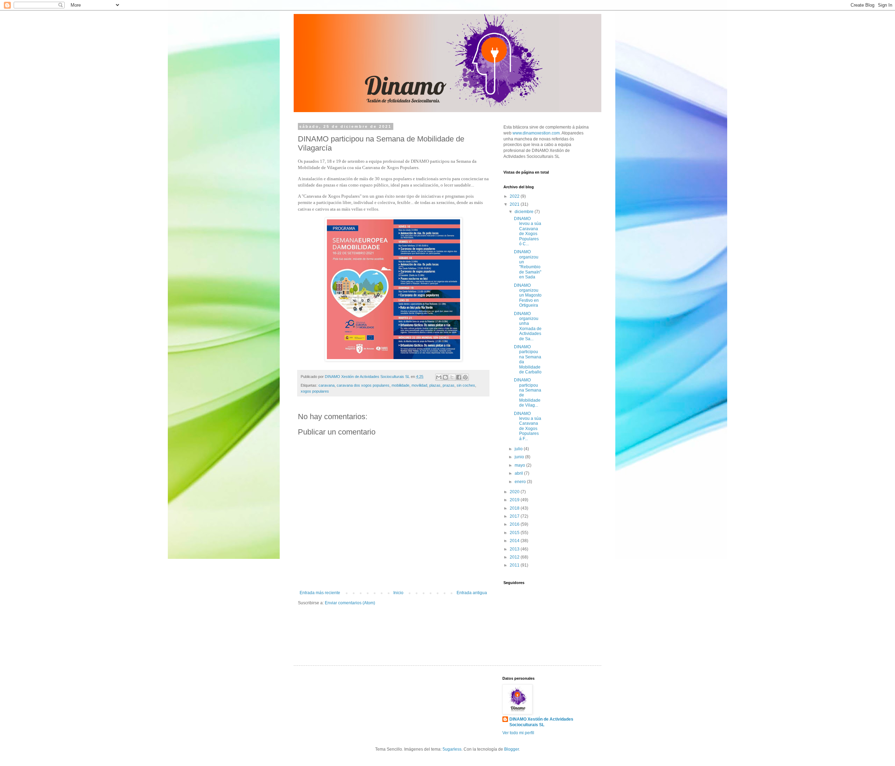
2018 (515, 508)
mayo (520, 465)
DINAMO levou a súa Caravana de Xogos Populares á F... (527, 426)
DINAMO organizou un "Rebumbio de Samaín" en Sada (527, 264)
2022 (515, 196)
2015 (515, 532)
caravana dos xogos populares (363, 385)
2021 (515, 204)
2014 (515, 540)
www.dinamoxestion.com (536, 133)
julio (519, 448)
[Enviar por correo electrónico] (438, 377)
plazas (435, 385)
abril (519, 473)
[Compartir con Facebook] (458, 377)
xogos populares (315, 391)
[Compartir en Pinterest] (465, 377)
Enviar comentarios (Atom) (350, 602)
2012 (515, 557)
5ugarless (452, 749)
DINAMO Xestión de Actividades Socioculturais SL (541, 722)
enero (521, 481)
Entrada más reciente (320, 592)
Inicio (398, 592)
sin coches (466, 385)
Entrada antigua (472, 592)
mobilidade (400, 385)
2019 (515, 499)
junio (520, 456)
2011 (515, 565)
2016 (515, 524)
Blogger (511, 749)
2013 (515, 549)
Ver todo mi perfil (518, 732)
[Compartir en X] (452, 377)
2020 (515, 491)
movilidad (419, 385)
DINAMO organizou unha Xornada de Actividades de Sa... (528, 326)
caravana (326, 385)
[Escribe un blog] (445, 377)
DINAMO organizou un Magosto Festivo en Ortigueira (528, 295)
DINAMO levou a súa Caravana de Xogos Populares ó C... (527, 231)
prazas (448, 385)
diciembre (525, 211)
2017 (515, 516)
